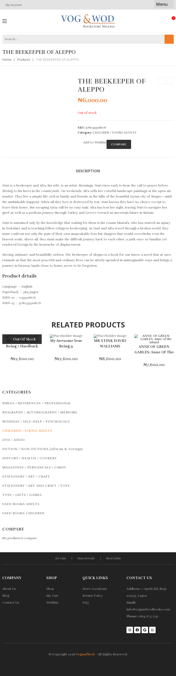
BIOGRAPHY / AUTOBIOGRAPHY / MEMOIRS (39, 412)
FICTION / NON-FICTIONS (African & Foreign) (42, 449)
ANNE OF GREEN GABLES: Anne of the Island (154, 349)
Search (169, 39)
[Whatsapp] (152, 630)
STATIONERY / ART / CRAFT (26, 476)
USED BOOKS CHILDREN (23, 513)
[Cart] (172, 20)
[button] (92, 142)
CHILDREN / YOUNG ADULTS (114, 133)
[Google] (145, 630)
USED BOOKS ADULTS (20, 504)
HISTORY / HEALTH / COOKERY (29, 458)
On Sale (60, 558)
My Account (14, 5)
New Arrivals (86, 558)
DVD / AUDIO (13, 440)
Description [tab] (88, 170)
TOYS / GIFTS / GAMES (22, 495)
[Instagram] (129, 630)
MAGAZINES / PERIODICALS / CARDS (34, 467)
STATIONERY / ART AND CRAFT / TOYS (35, 486)
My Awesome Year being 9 (66, 343)
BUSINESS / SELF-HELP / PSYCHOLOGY (36, 421)
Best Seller (113, 558)
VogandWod (85, 654)
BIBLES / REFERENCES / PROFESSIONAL (36, 403)
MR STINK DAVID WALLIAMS (110, 343)
